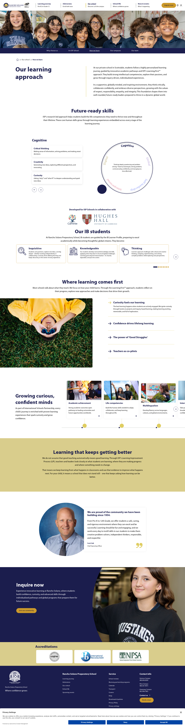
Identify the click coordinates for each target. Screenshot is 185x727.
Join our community (26, 610)
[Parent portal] (181, 5)
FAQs (110, 696)
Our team (134, 51)
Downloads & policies (116, 699)
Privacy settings (114, 706)
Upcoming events (68, 692)
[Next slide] (175, 257)
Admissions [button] (67, 4)
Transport (112, 689)
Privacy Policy (113, 703)
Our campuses (115, 51)
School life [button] (117, 4)
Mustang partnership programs (119, 682)
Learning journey (68, 679)
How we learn (95, 51)
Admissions (66, 682)
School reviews (114, 679)
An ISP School (73, 51)
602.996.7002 (144, 691)
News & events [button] (143, 4)
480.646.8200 (144, 680)
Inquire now (168, 5)
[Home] (16, 5)
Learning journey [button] (44, 4)
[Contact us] (177, 5)
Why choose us (52, 51)
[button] (155, 267)
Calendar (112, 686)
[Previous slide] (9, 257)
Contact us (144, 695)
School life (66, 689)
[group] (72, 219)
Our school (26, 60)
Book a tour (146, 700)
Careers (111, 692)
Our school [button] (92, 4)
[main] (92, 369)
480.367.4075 (144, 686)
